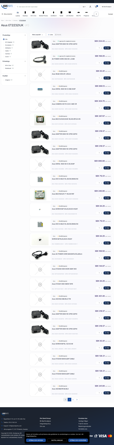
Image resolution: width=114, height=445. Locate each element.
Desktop (25, 15)
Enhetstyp (6, 61)
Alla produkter (8, 14)
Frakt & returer (83, 424)
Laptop (18, 15)
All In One (33, 15)
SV (84, 7)
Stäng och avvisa (36, 440)
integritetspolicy (31, 436)
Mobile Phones (43, 15)
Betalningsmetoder (84, 426)
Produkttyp (6, 35)
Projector (86, 15)
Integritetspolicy (45, 424)
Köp (108, 48)
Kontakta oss (82, 429)
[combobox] (47, 7)
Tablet (61, 15)
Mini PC (78, 15)
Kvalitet (5, 76)
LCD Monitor (69, 15)
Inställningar (57, 440)
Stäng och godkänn (78, 440)
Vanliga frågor (83, 421)
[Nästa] (96, 14)
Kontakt (110, 14)
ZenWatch (54, 15)
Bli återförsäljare (106, 6)
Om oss (42, 426)
